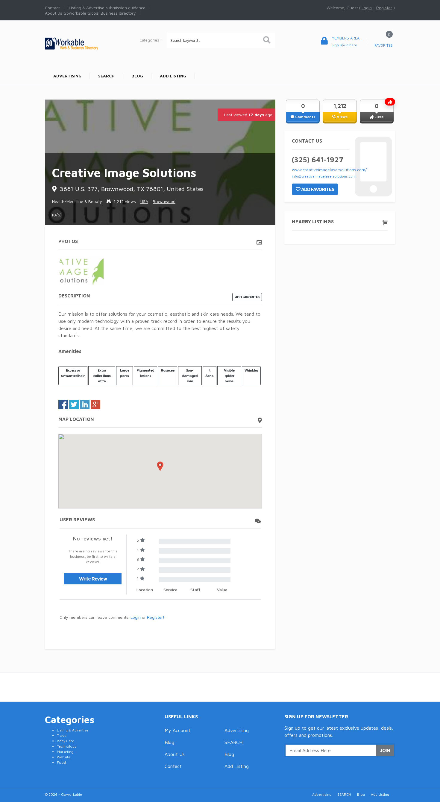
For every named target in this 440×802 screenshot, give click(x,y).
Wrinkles (251, 370)
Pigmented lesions (145, 373)
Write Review (93, 578)
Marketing (65, 751)
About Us (175, 754)
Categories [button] (149, 40)
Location (144, 589)
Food (61, 762)
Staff (195, 589)
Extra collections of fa (101, 375)
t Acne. (209, 373)
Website (63, 757)
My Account (177, 730)
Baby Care (65, 741)
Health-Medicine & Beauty (77, 201)
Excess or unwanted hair (72, 373)
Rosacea (168, 370)
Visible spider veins (229, 375)
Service (170, 589)
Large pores (124, 373)
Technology (66, 746)
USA (144, 201)
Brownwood (164, 201)
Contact (173, 766)
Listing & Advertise (72, 730)
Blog (169, 742)
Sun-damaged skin (190, 375)
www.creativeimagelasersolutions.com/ (329, 169)
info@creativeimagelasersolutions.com (324, 176)
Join (385, 750)
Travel (62, 735)
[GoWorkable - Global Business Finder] (85, 43)
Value (222, 589)
